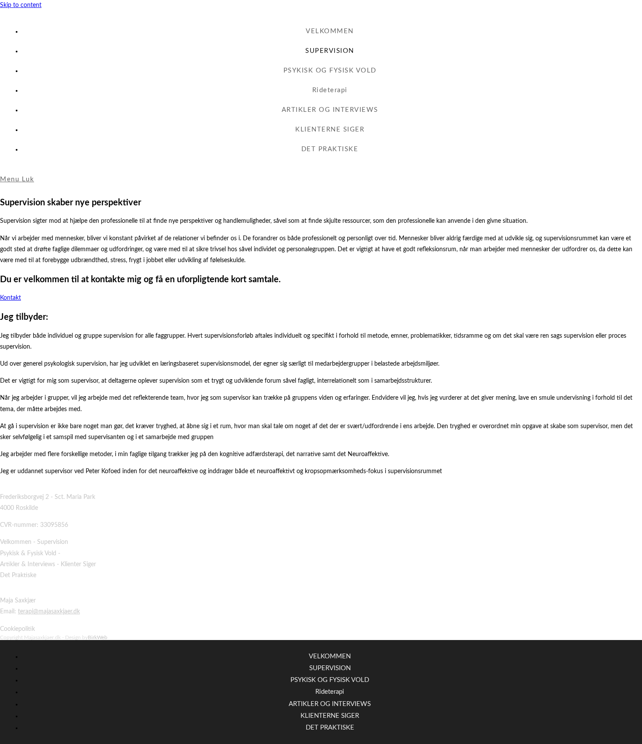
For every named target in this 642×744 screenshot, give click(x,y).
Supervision (52, 542)
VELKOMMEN (330, 656)
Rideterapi (329, 692)
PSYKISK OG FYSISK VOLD (329, 680)
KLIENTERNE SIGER (329, 716)
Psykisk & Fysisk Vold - (30, 553)
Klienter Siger (78, 564)
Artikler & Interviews (27, 564)
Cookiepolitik (17, 629)
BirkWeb (97, 637)
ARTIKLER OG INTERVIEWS (330, 704)
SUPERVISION (330, 668)
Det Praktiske (18, 575)
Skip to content (20, 5)
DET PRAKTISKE (330, 727)
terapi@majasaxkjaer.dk (49, 612)
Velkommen (15, 542)
